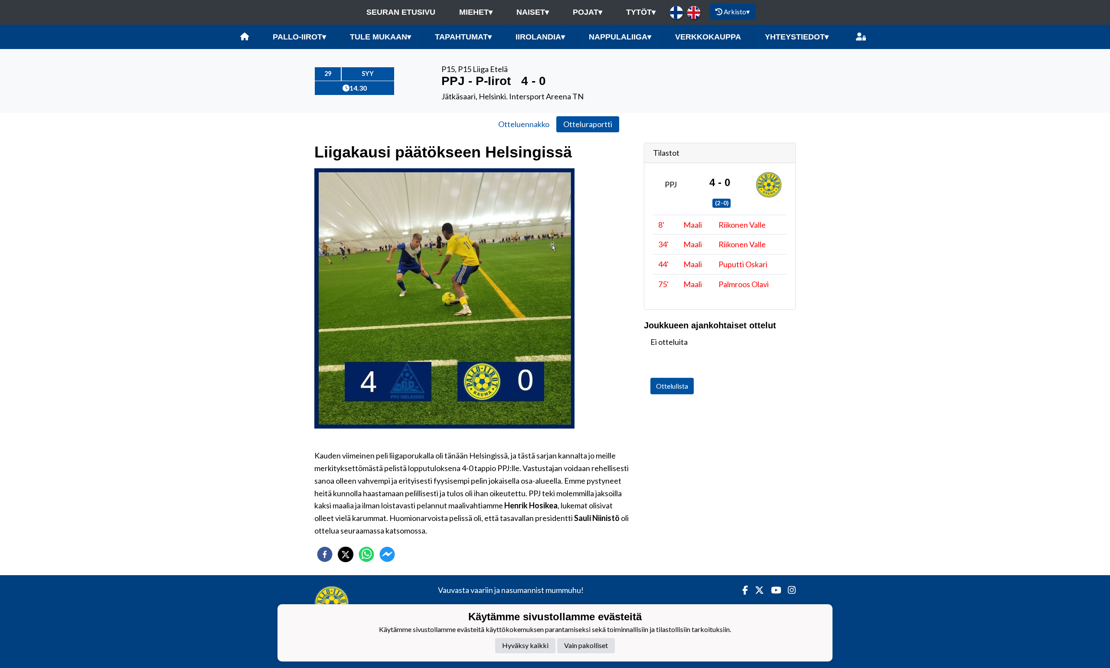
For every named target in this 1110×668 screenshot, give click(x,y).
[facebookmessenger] (387, 554)
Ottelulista (672, 386)
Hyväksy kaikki (525, 645)
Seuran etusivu (400, 12)
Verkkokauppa (708, 37)
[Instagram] (788, 590)
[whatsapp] (366, 554)
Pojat (587, 12)
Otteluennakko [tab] (523, 124)
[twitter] (345, 554)
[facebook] (325, 554)
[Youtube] (772, 590)
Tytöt (641, 12)
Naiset (532, 12)
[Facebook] (741, 590)
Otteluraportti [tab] (587, 124)
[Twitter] (756, 590)
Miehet (476, 12)
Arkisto (737, 11)
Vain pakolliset (586, 645)
